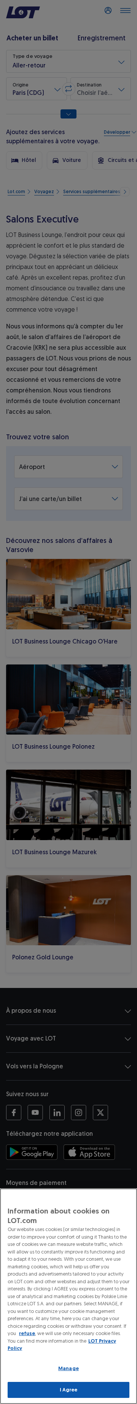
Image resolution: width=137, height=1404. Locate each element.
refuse (27, 1333)
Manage (68, 1368)
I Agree (69, 1390)
